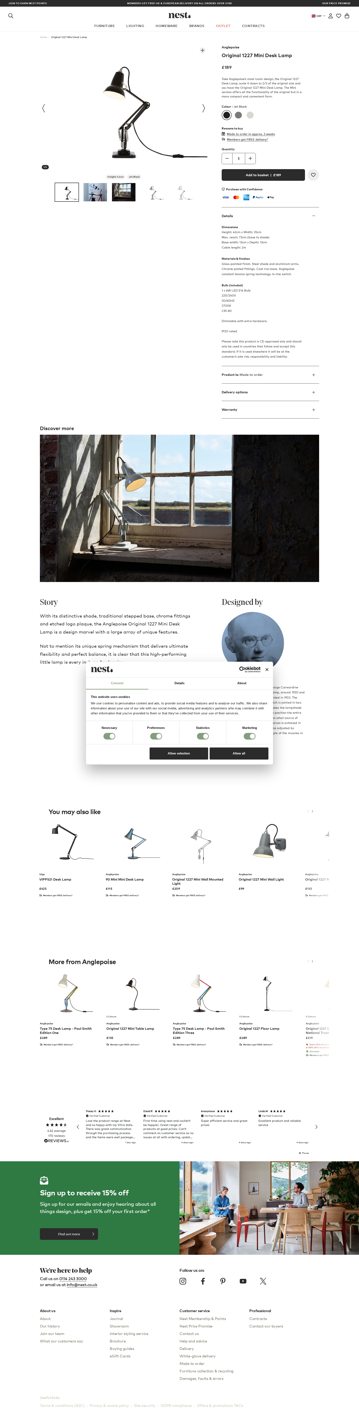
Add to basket (263, 175)
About (45, 1318)
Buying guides (122, 1348)
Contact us (189, 1333)
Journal (116, 1318)
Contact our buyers (266, 1326)
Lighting (135, 26)
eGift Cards (120, 1355)
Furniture (104, 26)
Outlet (223, 26)
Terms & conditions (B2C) (62, 1405)
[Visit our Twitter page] (263, 1281)
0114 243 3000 (73, 1278)
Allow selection (179, 753)
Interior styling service (129, 1333)
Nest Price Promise (196, 1326)
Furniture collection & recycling (207, 1370)
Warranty (229, 410)
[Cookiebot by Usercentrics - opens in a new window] (242, 669)
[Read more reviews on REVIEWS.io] (56, 1141)
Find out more (69, 1234)
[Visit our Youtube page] (243, 1281)
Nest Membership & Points (203, 1318)
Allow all (239, 753)
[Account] (330, 15)
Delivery (187, 1348)
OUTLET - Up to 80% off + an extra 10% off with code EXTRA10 (179, 3)
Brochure (118, 1341)
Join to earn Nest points (27, 3)
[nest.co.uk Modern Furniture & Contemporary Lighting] (179, 15)
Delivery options (235, 392)
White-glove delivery (198, 1355)
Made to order (192, 1363)
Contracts (253, 26)
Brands (197, 26)
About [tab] (241, 683)
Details (227, 216)
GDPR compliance (176, 1405)
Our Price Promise (336, 3)
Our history (50, 1326)
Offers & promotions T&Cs (220, 1405)
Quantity (228, 149)
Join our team (52, 1333)
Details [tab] (180, 683)
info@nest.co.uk (82, 1284)
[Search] (10, 15)
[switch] (156, 736)
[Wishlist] (338, 15)
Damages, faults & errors (201, 1378)
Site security (145, 1405)
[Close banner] (267, 669)
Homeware (167, 26)
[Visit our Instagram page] (182, 1281)
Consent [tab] (117, 683)
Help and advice (193, 1341)
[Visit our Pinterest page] (223, 1281)
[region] (197, 1127)
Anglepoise (230, 47)
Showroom (119, 1326)
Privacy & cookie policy (109, 1405)
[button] (78, 1127)
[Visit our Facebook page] (203, 1281)
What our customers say (61, 1341)
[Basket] (346, 15)
